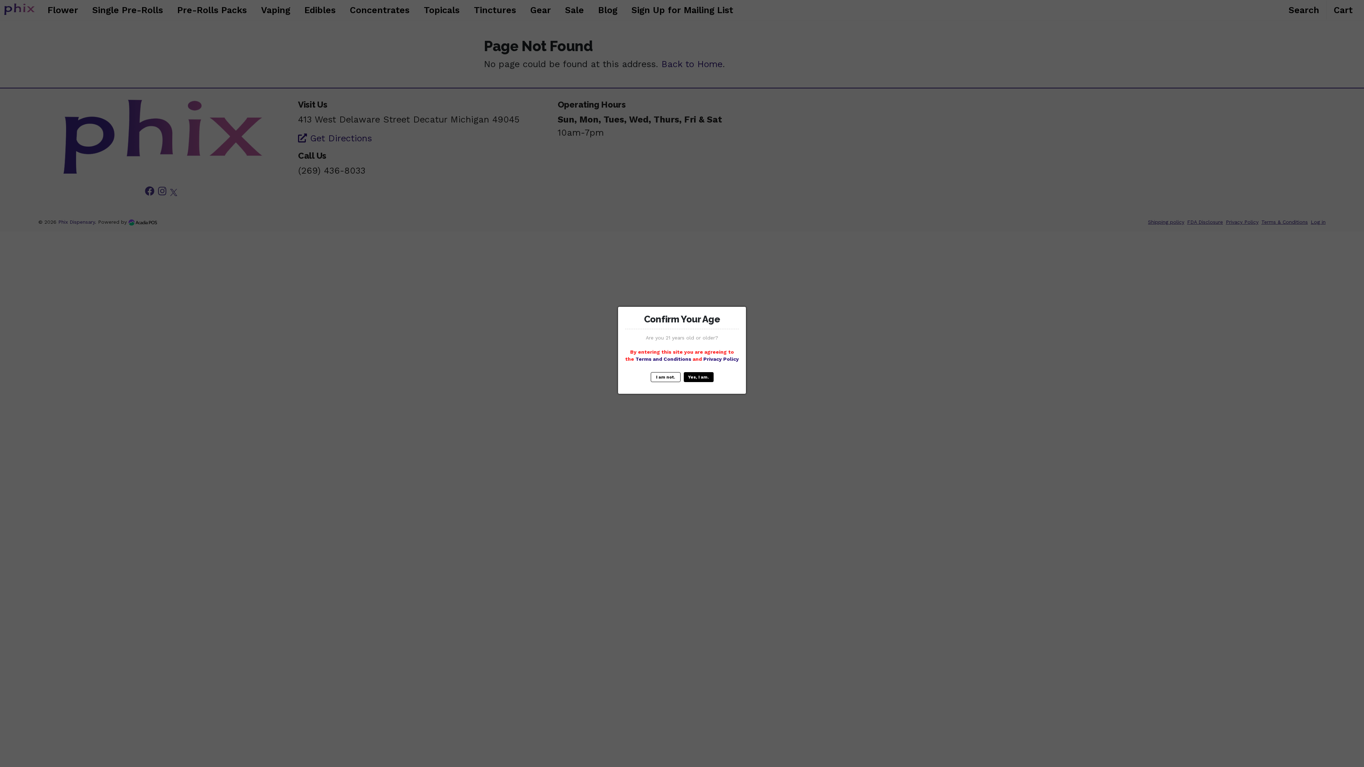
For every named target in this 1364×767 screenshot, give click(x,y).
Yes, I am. (698, 377)
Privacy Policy (721, 359)
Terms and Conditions (663, 359)
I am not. (665, 377)
